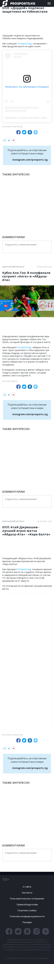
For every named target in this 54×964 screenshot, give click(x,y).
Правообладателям (27, 904)
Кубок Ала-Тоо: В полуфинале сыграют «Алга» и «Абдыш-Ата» (26, 276)
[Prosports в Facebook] (9, 931)
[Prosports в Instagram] (36, 931)
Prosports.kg (25, 43)
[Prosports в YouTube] (45, 931)
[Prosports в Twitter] (18, 931)
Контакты (27, 892)
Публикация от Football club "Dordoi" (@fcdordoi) (28, 118)
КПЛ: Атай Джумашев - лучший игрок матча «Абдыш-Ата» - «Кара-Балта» (26, 530)
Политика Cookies (27, 910)
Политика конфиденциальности (27, 916)
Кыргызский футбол (13, 267)
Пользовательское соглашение (27, 898)
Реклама (27, 922)
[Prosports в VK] (27, 931)
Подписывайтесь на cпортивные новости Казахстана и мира (28, 155)
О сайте (27, 886)
